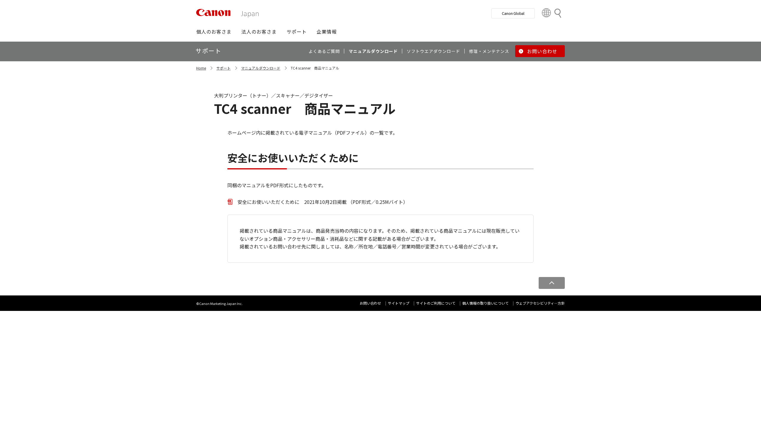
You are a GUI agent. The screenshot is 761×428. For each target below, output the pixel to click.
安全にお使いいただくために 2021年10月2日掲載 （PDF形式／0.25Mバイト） (323, 201)
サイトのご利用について (435, 303)
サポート (223, 67)
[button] (214, 31)
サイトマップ (398, 303)
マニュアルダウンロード (260, 67)
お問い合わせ (370, 303)
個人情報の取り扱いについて (485, 303)
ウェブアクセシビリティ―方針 (540, 303)
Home (201, 67)
